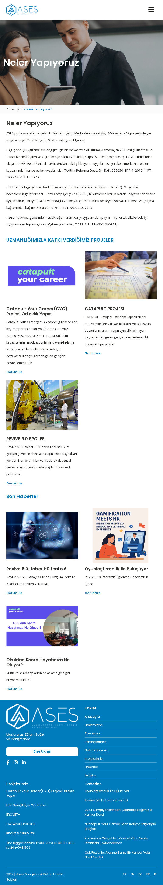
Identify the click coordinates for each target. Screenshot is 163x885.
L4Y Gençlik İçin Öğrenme (26, 805)
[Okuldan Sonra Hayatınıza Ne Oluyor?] (42, 626)
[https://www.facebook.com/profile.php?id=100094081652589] (7, 763)
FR (148, 874)
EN (132, 874)
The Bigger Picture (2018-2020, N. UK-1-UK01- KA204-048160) (40, 845)
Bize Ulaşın (42, 751)
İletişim (90, 775)
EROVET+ (13, 814)
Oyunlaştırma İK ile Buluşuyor (107, 791)
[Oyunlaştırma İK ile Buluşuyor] (121, 535)
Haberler (91, 767)
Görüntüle (14, 372)
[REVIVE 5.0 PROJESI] (42, 405)
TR (124, 874)
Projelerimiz (94, 758)
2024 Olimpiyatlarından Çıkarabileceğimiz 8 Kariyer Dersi (118, 812)
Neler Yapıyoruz (97, 750)
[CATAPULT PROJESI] (121, 275)
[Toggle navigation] (151, 9)
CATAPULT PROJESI (20, 824)
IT (155, 874)
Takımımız (92, 733)
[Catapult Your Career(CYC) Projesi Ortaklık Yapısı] (42, 275)
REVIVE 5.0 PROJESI (20, 833)
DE (140, 874)
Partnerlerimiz (95, 742)
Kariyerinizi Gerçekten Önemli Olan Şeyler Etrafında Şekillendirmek (117, 840)
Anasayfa (15, 109)
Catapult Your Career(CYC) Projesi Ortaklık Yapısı (40, 793)
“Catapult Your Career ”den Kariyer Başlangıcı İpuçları (120, 826)
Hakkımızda (93, 725)
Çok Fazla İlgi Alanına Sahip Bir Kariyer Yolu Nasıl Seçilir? (117, 855)
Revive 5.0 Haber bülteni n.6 (106, 800)
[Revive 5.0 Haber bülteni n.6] (42, 535)
